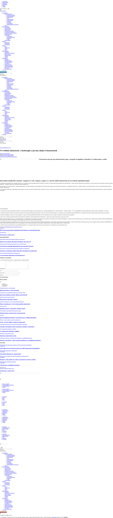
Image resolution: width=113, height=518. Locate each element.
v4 (21, 226)
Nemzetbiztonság (10, 19)
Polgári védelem (10, 20)
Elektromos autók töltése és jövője (8, 335)
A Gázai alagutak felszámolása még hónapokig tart (12, 255)
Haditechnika (7, 42)
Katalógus (4, 70)
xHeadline (11, 154)
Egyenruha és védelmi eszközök (11, 33)
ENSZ (6, 46)
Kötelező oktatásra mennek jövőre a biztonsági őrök (12, 313)
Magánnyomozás (8, 55)
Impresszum (4, 3)
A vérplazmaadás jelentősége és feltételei (9, 331)
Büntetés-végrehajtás (11, 15)
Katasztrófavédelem (10, 16)
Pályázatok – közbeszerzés (10, 53)
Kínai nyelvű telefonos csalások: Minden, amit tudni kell (13, 294)
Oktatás (6, 57)
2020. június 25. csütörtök (5, 153)
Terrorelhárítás (9, 23)
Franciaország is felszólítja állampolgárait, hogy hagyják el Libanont (16, 246)
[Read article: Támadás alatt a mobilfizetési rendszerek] (56, 361)
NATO (6, 48)
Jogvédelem (7, 63)
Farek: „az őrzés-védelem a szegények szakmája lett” (12, 322)
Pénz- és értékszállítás (9, 66)
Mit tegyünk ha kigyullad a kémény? (9, 299)
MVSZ (3, 397)
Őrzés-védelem (7, 54)
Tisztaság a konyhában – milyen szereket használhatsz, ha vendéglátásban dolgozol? (20, 340)
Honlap (1, 275)
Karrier (6, 25)
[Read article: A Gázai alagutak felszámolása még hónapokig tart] (56, 253)
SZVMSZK (4, 396)
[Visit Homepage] (3, 10)
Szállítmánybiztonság (9, 65)
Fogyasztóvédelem (8, 68)
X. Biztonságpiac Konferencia (8, 384)
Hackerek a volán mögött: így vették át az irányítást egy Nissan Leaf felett (17, 359)
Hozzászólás (2, 268)
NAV (8, 18)
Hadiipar (4, 41)
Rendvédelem (4, 12)
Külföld (3, 45)
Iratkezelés (9, 38)
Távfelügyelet (7, 27)
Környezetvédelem (8, 64)
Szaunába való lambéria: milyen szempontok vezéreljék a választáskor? (17, 326)
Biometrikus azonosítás (9, 30)
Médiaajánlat (4, 4)
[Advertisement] (56, 200)
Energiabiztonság (8, 60)
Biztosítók (6, 59)
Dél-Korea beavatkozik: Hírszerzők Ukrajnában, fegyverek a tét (15, 241)
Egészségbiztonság (8, 34)
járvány (20, 226)
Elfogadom (65, 517)
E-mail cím (2, 272)
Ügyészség (9, 22)
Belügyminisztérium (8, 14)
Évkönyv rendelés (5, 383)
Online (8, 39)
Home (1, 147)
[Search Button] (11, 73)
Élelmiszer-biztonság (8, 61)
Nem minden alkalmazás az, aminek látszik (10, 354)
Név (1, 270)
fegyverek (13, 226)
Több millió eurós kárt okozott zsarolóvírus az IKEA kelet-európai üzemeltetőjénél (20, 348)
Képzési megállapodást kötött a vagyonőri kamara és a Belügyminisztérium (18, 317)
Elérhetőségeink (5, 2)
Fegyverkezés (7, 44)
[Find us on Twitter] (0, 9)
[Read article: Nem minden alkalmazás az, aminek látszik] (56, 350)
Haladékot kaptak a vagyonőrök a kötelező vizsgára (12, 308)
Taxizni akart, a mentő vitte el (7, 370)
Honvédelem (7, 43)
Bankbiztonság (7, 29)
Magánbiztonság (5, 51)
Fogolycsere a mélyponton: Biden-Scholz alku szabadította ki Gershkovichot (18, 250)
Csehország (5, 226)
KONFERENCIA (3, 72)
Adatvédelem (4, 1)
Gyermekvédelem (8, 62)
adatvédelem (54, 517)
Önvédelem (7, 67)
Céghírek (6, 56)
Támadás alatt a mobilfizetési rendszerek (10, 365)
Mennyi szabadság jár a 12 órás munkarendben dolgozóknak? (15, 304)
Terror (6, 49)
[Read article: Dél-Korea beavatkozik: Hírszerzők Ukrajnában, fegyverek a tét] (56, 239)
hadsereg (17, 226)
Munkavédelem (7, 40)
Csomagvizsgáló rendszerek (10, 31)
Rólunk (3, 5)
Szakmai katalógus (5, 386)
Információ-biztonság (11, 37)
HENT (3, 399)
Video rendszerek (8, 28)
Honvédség (4, 426)
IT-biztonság (7, 35)
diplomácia (9, 226)
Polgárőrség (7, 52)
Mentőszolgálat (10, 17)
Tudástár (4, 6)
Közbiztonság (4, 58)
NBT (3, 398)
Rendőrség (9, 21)
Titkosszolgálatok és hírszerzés (12, 24)
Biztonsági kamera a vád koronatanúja (9, 290)
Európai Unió (7, 47)
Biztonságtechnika (5, 26)
